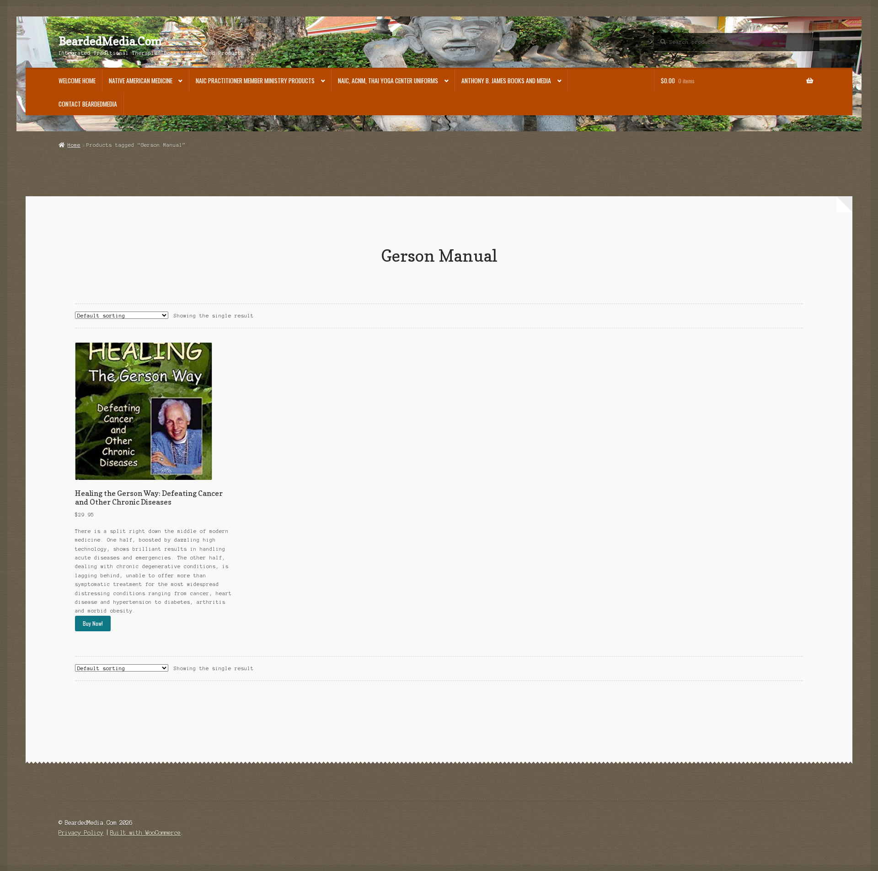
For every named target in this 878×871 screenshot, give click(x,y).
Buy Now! (93, 623)
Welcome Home (77, 80)
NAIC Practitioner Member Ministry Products (255, 80)
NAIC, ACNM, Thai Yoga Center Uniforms (388, 80)
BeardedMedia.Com (110, 41)
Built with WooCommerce (145, 833)
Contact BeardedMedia (88, 103)
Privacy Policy (81, 833)
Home (74, 145)
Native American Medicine (140, 80)
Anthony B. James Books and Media (506, 80)
